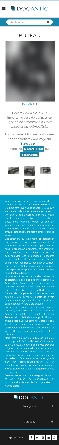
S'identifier (33, 148)
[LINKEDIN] (48, 437)
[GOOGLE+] (54, 437)
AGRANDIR (29, 103)
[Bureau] (13, 170)
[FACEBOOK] (31, 437)
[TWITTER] (37, 437)
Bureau (29, 35)
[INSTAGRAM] (42, 437)
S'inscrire (30, 154)
